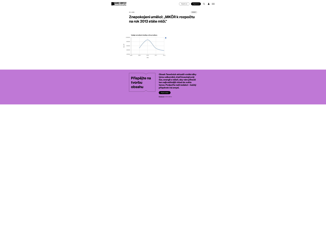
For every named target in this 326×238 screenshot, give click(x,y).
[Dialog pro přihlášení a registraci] (208, 3)
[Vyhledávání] (204, 3)
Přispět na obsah (164, 92)
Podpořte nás (184, 3)
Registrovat (196, 3)
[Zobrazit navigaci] (213, 3)
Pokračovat (161, 96)
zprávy (194, 12)
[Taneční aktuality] (118, 4)
